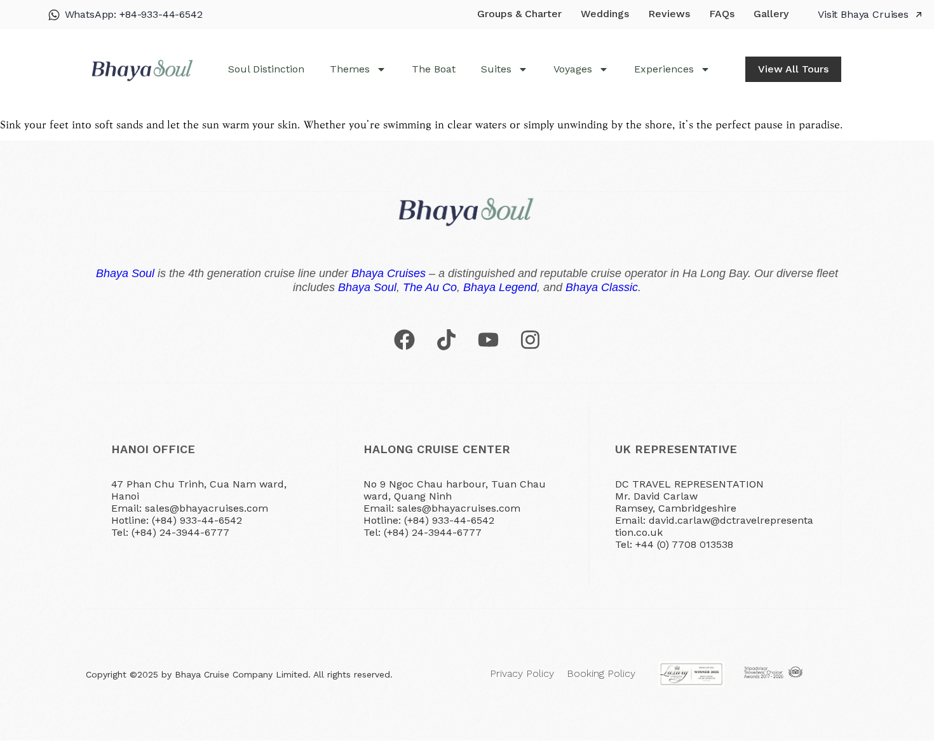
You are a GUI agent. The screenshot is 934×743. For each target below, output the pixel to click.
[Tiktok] (446, 339)
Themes (350, 69)
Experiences (664, 69)
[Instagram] (530, 339)
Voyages (572, 69)
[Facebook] (404, 339)
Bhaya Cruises (388, 273)
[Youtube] (488, 339)
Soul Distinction (266, 69)
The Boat (434, 69)
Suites (496, 69)
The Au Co (430, 287)
